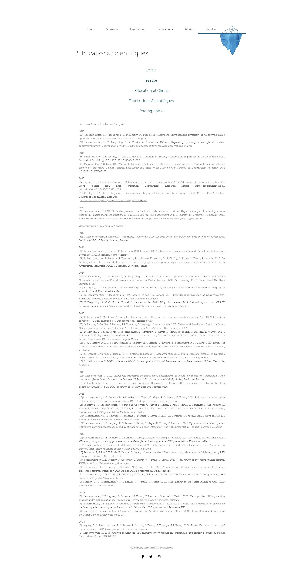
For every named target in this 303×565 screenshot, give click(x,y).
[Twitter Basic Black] (151, 557)
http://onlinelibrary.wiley (209, 186)
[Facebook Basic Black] (142, 557)
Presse (151, 80)
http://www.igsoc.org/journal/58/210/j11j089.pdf (174, 219)
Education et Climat (151, 91)
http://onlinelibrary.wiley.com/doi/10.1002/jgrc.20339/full (113, 201)
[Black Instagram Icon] (159, 557)
